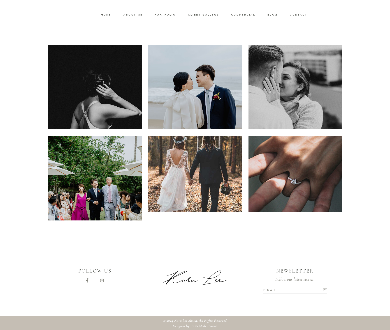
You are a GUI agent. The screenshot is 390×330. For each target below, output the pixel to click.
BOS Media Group (204, 325)
